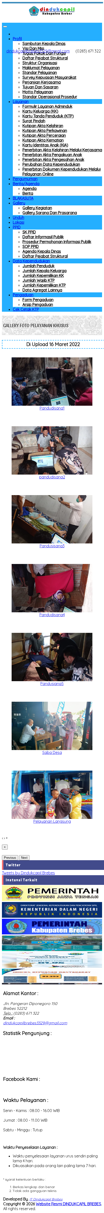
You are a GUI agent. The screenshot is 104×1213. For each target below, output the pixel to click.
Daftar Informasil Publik (43, 236)
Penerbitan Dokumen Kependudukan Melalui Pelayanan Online (61, 171)
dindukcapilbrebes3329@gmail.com (38, 51)
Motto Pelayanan (37, 91)
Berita (27, 193)
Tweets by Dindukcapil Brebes (28, 872)
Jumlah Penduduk (38, 265)
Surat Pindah (33, 120)
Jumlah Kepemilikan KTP (44, 285)
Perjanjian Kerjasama (41, 82)
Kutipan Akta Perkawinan (44, 130)
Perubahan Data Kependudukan (51, 164)
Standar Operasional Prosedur (49, 96)
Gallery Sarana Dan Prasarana (49, 212)
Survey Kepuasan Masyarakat (49, 77)
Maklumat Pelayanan (41, 67)
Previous (10, 857)
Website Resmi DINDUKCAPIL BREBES (68, 1203)
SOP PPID (30, 246)
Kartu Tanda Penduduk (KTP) (48, 116)
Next (24, 857)
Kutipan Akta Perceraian (44, 135)
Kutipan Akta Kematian (43, 140)
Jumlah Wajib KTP (38, 280)
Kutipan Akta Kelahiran (42, 125)
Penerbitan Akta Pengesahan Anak (53, 159)
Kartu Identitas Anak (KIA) (45, 145)
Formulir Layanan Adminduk (47, 106)
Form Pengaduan (37, 299)
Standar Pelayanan (39, 72)
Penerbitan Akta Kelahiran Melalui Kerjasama (62, 149)
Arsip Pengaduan (37, 304)
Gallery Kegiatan (37, 207)
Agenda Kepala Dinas (41, 251)
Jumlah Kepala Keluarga (44, 270)
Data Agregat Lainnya (42, 290)
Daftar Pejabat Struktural (45, 58)
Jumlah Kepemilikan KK (43, 275)
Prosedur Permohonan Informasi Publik (56, 241)
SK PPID (29, 232)
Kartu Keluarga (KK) (40, 111)
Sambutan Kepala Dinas (44, 43)
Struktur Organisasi (39, 62)
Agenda (29, 188)
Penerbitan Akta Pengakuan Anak (52, 154)
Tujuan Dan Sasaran (40, 87)
